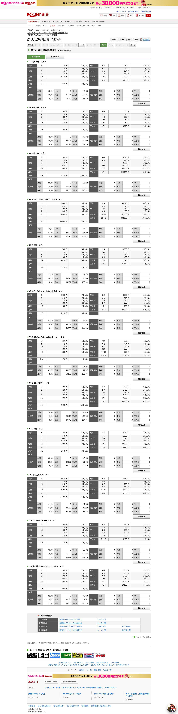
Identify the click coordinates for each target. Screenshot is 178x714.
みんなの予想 (57, 21)
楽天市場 (146, 8)
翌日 (135, 40)
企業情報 (31, 706)
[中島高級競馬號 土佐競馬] (89, 655)
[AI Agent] (171, 707)
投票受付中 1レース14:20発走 (71, 619)
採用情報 (85, 706)
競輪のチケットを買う (36, 694)
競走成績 (61, 26)
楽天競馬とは (146, 12)
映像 (99, 26)
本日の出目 (55, 57)
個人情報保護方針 (44, 706)
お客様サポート (133, 12)
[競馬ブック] (32, 655)
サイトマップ (121, 12)
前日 (114, 40)
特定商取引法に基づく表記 (101, 706)
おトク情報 (78, 21)
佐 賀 (133, 45)
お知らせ (68, 21)
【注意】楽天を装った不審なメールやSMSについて (110, 665)
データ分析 (81, 26)
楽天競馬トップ (33, 21)
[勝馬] (43, 655)
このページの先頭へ (143, 637)
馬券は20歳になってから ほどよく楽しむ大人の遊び (68, 665)
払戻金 (52, 26)
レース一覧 (102, 619)
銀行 (139, 8)
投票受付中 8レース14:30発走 (71, 627)
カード (132, 8)
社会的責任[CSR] (72, 706)
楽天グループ (121, 8)
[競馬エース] (77, 655)
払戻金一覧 (126, 627)
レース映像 (114, 662)
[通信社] (66, 655)
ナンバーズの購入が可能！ (104, 694)
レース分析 (70, 26)
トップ (30, 26)
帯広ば (30, 45)
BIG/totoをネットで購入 (72, 694)
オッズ (45, 26)
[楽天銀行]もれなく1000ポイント (102, 8)
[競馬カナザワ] (100, 655)
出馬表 (38, 26)
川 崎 (81, 45)
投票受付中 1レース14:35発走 (71, 623)
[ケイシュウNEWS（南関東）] (55, 655)
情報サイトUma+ (98, 21)
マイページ (46, 21)
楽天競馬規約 (59, 706)
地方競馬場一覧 (102, 662)
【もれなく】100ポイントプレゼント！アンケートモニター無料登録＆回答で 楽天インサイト (81, 687)
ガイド (87, 21)
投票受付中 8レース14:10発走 (71, 630)
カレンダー (91, 26)
